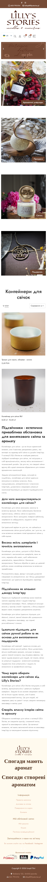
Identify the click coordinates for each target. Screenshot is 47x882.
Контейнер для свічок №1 (12, 416)
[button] (3, 49)
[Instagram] (25, 2)
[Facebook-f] (21, 2)
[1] (25, 36)
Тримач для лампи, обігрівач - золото (17, 359)
